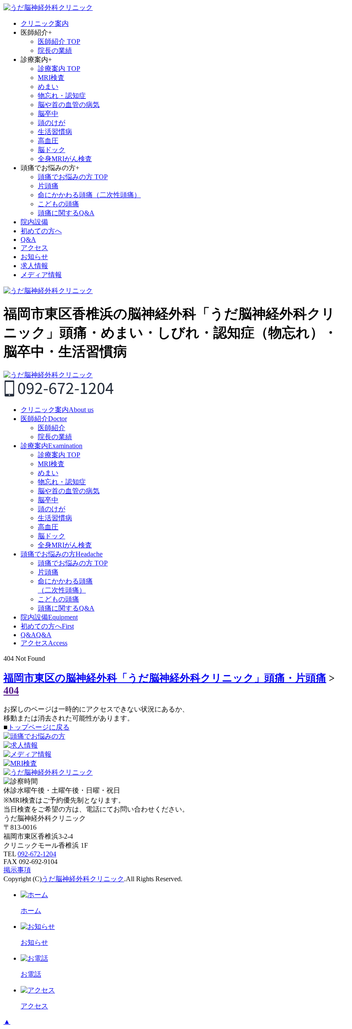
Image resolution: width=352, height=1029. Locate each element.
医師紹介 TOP (59, 41)
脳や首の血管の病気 (69, 104)
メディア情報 (41, 274)
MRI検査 (51, 77)
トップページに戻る (39, 727)
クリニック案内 (45, 23)
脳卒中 (48, 113)
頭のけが (51, 122)
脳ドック (51, 149)
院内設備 (34, 222)
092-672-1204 (37, 854)
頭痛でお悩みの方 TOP (73, 176)
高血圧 (48, 140)
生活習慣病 (55, 131)
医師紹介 (44, 418)
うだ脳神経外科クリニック (83, 878)
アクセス (34, 247)
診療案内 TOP (59, 68)
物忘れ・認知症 (62, 95)
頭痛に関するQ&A (66, 213)
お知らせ (34, 256)
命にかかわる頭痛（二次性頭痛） (89, 194)
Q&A (28, 239)
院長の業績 (55, 50)
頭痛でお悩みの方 (62, 554)
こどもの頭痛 (58, 204)
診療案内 (51, 445)
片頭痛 (48, 185)
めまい (48, 86)
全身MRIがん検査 (65, 158)
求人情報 (34, 265)
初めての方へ (41, 231)
